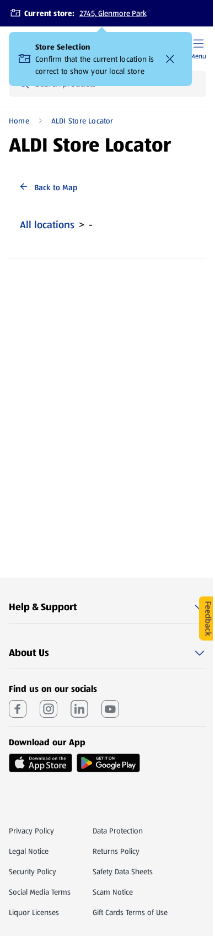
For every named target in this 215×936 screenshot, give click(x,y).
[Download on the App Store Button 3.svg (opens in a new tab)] (40, 763)
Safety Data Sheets (123, 871)
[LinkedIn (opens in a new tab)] (79, 709)
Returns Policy (116, 851)
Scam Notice (113, 891)
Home (19, 120)
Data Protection (118, 830)
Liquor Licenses (34, 912)
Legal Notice (29, 851)
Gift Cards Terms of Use (130, 912)
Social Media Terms (40, 891)
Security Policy (32, 871)
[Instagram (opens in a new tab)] (48, 709)
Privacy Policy (31, 830)
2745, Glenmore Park (113, 13)
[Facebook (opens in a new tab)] (17, 709)
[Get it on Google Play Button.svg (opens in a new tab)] (108, 763)
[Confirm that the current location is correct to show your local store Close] (170, 59)
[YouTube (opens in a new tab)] (110, 709)
